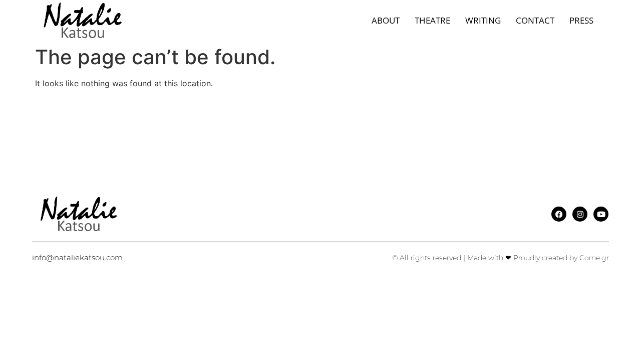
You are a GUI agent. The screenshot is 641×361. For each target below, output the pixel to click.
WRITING (483, 20)
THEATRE (432, 20)
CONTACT (535, 20)
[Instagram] (579, 214)
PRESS (581, 20)
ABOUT (386, 20)
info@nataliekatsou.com (77, 257)
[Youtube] (600, 214)
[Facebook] (558, 214)
